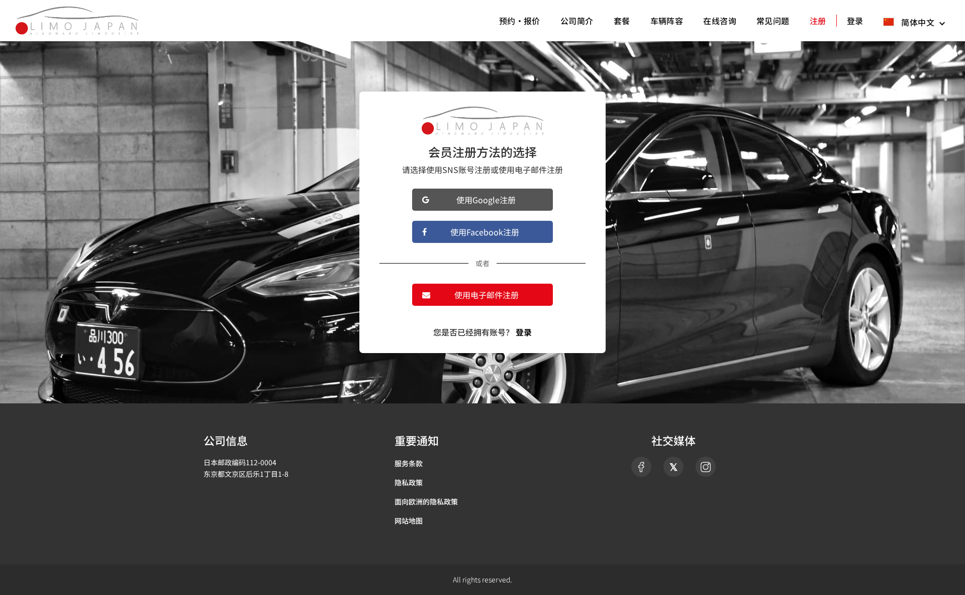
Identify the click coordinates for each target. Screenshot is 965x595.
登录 (855, 21)
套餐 (622, 21)
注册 (818, 21)
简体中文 (918, 22)
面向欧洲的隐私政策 (426, 501)
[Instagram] (706, 467)
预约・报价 (519, 21)
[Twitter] (673, 467)
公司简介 (577, 21)
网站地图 (409, 521)
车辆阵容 (667, 21)
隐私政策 (409, 482)
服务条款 (409, 463)
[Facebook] (641, 467)
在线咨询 (719, 21)
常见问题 (773, 21)
